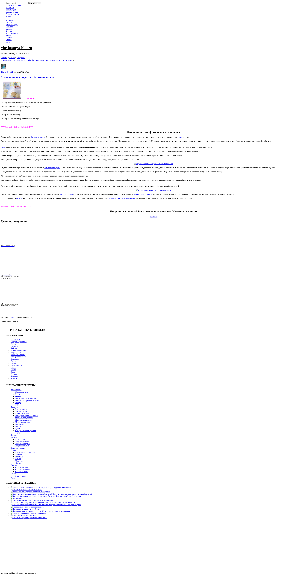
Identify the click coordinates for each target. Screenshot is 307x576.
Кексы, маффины (22, 413)
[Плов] (14, 498)
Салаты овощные (22, 469)
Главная (9, 22)
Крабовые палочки (18, 350)
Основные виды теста (24, 418)
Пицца (18, 426)
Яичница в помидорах (40, 492)
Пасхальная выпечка (23, 420)
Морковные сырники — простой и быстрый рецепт (24, 60)
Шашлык (14, 376)
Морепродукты (17, 352)
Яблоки (14, 378)
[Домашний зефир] (19, 509)
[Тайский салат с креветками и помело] (27, 503)
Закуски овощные (22, 444)
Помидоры (15, 359)
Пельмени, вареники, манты (27, 400)
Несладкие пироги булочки (26, 416)
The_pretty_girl (7, 72)
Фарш (13, 372)
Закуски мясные (22, 441)
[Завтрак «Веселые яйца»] (21, 500)
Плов (19, 498)
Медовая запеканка (36, 507)
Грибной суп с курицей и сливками (56, 487)
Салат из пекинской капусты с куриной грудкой (72, 494)
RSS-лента (10, 20)
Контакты (10, 8)
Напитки (19, 457)
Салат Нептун (30, 515)
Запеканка (15, 346)
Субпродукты (16, 365)
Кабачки (14, 348)
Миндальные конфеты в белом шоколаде (28, 77)
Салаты (9, 38)
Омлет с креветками (38, 513)
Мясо (17, 394)
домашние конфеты (52, 168)
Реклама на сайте (13, 14)
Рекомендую (11, 10)
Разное (8, 35)
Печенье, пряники (22, 422)
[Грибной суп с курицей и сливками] (26, 487)
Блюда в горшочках (19, 342)
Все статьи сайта (12, 12)
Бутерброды (20, 439)
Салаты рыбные (21, 472)
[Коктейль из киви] (19, 490)
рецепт (19, 198)
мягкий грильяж (66, 194)
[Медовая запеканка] (19, 507)
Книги (8, 16)
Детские (9, 29)
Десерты (18, 454)
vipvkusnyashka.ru (16, 48)
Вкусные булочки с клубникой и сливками (65, 496)
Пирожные (19, 424)
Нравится (153, 217)
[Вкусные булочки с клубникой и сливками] (29, 496)
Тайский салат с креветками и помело (59, 503)
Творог (13, 368)
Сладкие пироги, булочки (25, 431)
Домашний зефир (34, 509)
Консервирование (13, 33)
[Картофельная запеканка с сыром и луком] (29, 505)
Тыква (13, 370)
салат (180, 137)
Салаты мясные (21, 467)
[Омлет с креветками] (20, 513)
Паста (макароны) (18, 355)
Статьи (9, 40)
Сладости (21, 58)
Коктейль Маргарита (38, 518)
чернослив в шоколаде (143, 194)
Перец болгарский (18, 357)
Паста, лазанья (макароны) (26, 398)
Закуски (9, 31)
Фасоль (14, 374)
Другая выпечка (22, 411)
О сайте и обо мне (13, 5)
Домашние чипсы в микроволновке (56, 511)
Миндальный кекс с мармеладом (59, 60)
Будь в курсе (20, 476)
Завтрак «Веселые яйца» (43, 500)
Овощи (18, 396)
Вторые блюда (12, 25)
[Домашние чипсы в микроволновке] (26, 511)
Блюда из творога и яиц (25, 452)
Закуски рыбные (22, 446)
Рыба (17, 405)
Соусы (18, 463)
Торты (18, 433)
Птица (18, 403)
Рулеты (18, 429)
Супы (8, 42)
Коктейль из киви (34, 490)
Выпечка (9, 27)
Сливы (13, 363)
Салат (3, 147)
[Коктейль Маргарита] (20, 518)
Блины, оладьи (21, 409)
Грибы (13, 344)
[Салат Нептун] (17, 515)
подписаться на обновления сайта (121, 198)
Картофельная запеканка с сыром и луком (64, 505)
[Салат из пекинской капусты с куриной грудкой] (31, 494)
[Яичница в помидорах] (21, 492)
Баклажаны (15, 340)
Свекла (13, 361)
